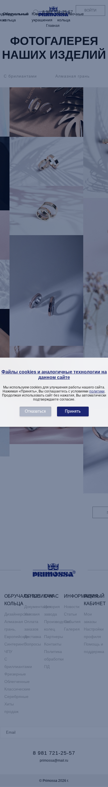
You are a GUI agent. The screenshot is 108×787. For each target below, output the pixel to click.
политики (97, 391)
